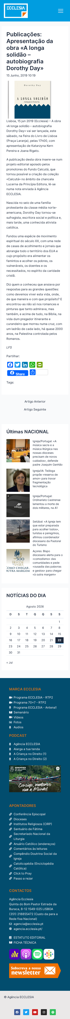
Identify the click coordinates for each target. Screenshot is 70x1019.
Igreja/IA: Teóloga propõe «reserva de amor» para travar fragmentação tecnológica (45, 478)
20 (43, 640)
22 (59, 640)
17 (18, 640)
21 (51, 640)
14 (51, 634)
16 (10, 640)
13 (43, 634)
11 (26, 634)
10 (18, 634)
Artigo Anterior (35, 401)
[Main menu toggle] (60, 10)
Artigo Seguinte (35, 409)
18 (26, 640)
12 (35, 634)
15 (59, 634)
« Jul (9, 662)
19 (35, 640)
